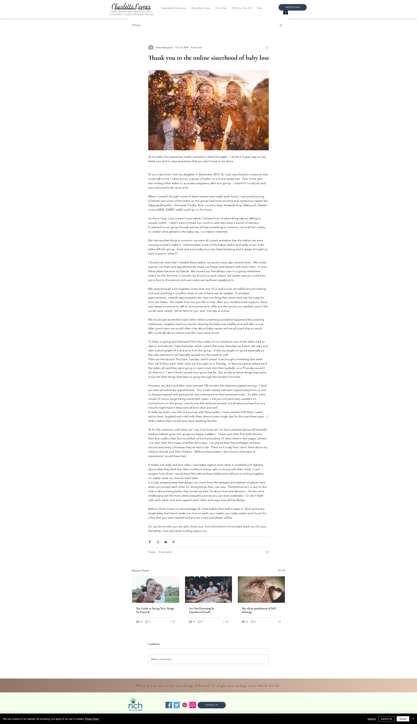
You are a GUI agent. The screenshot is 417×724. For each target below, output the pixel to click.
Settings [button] (371, 718)
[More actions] (267, 48)
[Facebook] (168, 705)
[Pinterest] (184, 705)
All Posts (136, 25)
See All (281, 570)
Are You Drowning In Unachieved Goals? (201, 610)
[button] (285, 11)
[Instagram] (192, 705)
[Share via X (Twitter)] (157, 541)
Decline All (386, 718)
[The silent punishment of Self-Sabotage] (261, 589)
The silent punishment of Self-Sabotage (259, 610)
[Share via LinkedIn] (165, 541)
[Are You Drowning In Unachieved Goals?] (208, 589)
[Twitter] (176, 705)
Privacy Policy (92, 718)
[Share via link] (173, 541)
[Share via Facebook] (149, 541)
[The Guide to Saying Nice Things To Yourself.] (155, 589)
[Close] (413, 718)
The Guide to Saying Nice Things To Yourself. (155, 610)
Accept (402, 718)
